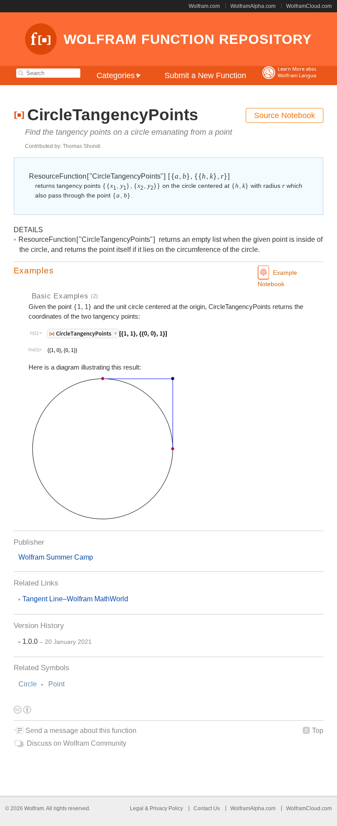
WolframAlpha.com (253, 6)
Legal (137, 808)
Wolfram (34, 808)
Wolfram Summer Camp (55, 557)
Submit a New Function (205, 75)
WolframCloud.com (309, 6)
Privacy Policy (166, 808)
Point (56, 684)
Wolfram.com (204, 6)
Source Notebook (284, 115)
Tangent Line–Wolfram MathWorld (75, 599)
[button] (169, 271)
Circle (27, 684)
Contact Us (207, 808)
